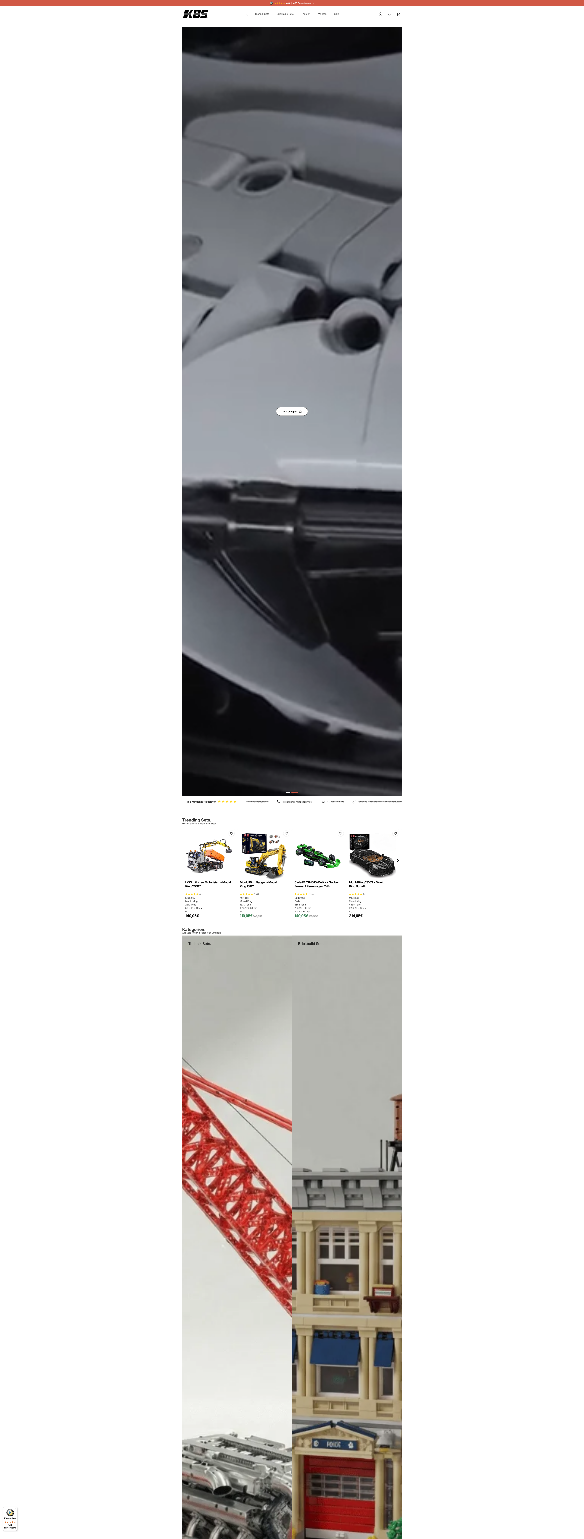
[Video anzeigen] (294, 792)
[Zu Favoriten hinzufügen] (231, 833)
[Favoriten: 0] (389, 14)
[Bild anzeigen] (288, 792)
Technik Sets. (199, 943)
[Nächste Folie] (398, 861)
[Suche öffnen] (246, 14)
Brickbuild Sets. (311, 943)
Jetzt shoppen (289, 411)
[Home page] (195, 14)
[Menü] (15, 1509)
